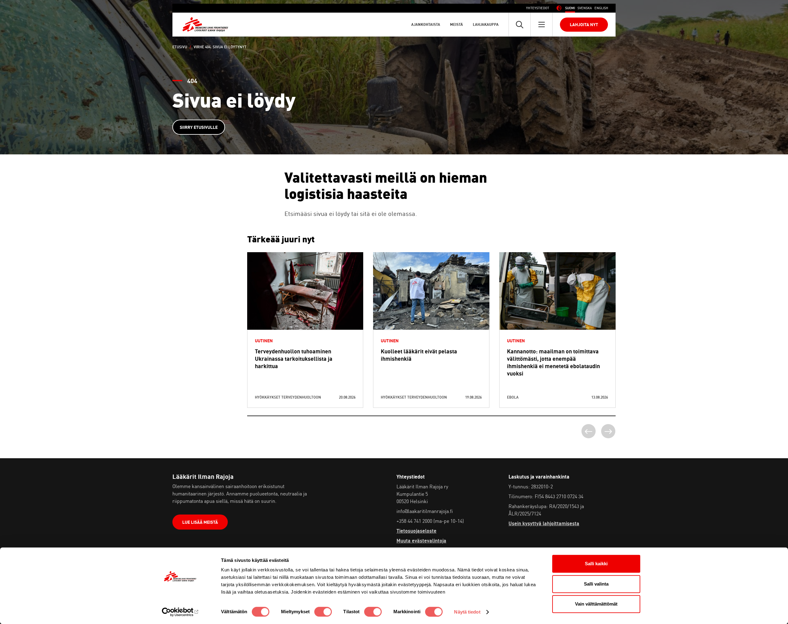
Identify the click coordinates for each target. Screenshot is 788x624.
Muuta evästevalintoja (421, 541)
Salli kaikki (596, 563)
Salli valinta (596, 583)
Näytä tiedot (467, 611)
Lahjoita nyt (584, 24)
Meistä (456, 24)
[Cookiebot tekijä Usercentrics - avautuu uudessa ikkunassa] (180, 612)
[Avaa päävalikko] (541, 24)
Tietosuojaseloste (416, 531)
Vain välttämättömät (596, 603)
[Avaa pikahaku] (520, 24)
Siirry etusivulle (199, 127)
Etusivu (179, 47)
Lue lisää (305, 305)
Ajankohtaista (425, 24)
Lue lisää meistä (200, 522)
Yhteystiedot (537, 8)
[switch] (323, 612)
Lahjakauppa (486, 24)
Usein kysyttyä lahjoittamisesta (544, 523)
